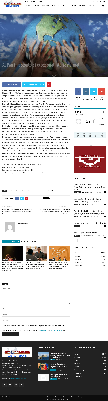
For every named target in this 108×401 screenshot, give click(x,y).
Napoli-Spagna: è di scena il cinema (85, 233)
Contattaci (92, 6)
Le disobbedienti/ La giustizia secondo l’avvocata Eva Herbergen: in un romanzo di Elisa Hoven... (89, 186)
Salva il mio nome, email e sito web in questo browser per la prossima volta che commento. (34, 326)
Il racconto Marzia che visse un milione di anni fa (90, 223)
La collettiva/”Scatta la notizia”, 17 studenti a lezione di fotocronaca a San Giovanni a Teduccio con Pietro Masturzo (54, 211)
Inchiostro (55, 6)
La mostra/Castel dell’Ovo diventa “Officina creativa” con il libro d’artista (60, 355)
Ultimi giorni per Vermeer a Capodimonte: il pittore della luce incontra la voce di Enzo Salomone (17, 211)
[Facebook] (93, 1)
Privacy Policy (42, 330)
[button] (103, 5)
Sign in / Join (41, 1)
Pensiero (45, 6)
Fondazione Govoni (14, 190)
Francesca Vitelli (87, 192)
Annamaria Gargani (87, 235)
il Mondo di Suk (9, 70)
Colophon (66, 397)
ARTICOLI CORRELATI (11, 241)
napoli (35, 190)
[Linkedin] (100, 1)
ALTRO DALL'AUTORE (28, 241)
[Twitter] (104, 1)
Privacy (73, 397)
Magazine (65, 6)
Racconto (77, 226)
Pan (41, 190)
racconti (46, 190)
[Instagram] (97, 1)
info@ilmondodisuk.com (18, 379)
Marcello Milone (26, 190)
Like (78, 89)
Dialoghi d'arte (79, 376)
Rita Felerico (54, 190)
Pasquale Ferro (86, 226)
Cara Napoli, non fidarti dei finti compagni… (58, 376)
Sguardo (36, 6)
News (76, 216)
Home (28, 6)
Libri (74, 6)
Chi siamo (82, 6)
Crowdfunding (79, 370)
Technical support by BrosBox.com (57, 399)
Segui (86, 89)
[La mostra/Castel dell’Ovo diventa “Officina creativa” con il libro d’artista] (43, 356)
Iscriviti (102, 89)
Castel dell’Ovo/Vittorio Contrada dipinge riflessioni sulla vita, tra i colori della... (59, 366)
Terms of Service (56, 330)
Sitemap (79, 397)
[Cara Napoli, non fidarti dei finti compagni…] (43, 377)
